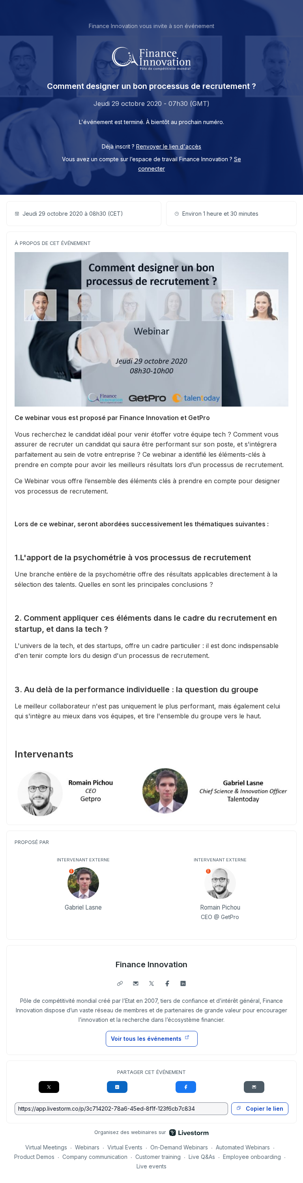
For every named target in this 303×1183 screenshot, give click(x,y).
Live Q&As (202, 1156)
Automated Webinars (243, 1147)
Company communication (94, 1156)
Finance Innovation (151, 964)
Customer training (158, 1156)
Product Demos (34, 1156)
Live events (151, 1166)
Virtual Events (124, 1147)
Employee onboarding (252, 1156)
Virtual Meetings (46, 1147)
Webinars (87, 1147)
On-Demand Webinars (179, 1147)
